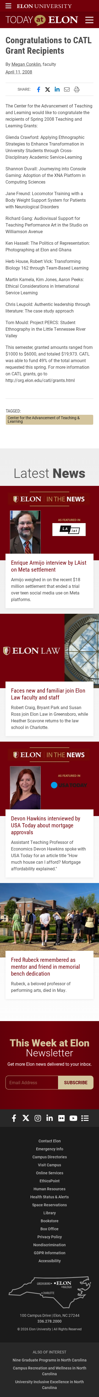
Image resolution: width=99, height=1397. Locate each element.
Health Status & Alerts (49, 1196)
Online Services (49, 1172)
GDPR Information (49, 1252)
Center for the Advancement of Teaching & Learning (44, 419)
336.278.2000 (49, 1321)
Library (49, 1212)
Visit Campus (49, 1164)
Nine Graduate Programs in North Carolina (50, 1360)
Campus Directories (49, 1156)
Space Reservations (49, 1204)
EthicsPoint (50, 1180)
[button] (8, 5)
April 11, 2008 (19, 72)
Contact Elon (49, 1140)
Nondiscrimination (49, 1244)
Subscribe (75, 1082)
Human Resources (49, 1188)
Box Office (49, 1228)
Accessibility (49, 1260)
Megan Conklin (26, 64)
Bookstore (50, 1220)
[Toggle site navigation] (89, 20)
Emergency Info (49, 1148)
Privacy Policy (49, 1236)
